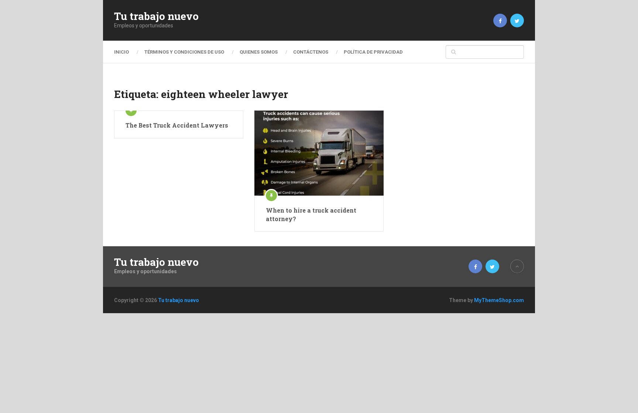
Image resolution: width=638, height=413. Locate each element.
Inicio (121, 52)
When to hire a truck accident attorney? (311, 214)
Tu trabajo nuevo (156, 16)
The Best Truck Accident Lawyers (177, 125)
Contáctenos (310, 52)
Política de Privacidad (373, 52)
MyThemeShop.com (499, 300)
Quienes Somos (259, 52)
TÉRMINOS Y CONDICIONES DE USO (184, 52)
